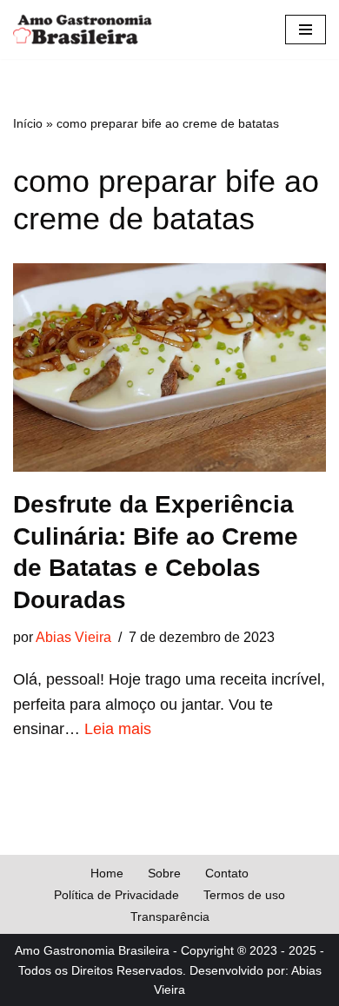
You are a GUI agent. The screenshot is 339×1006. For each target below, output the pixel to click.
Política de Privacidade (116, 895)
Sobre (164, 873)
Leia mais (117, 729)
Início (28, 123)
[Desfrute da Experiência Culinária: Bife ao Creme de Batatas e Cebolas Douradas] (169, 367)
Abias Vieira (73, 637)
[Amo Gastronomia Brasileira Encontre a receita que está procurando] (82, 29)
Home (106, 873)
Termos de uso (244, 895)
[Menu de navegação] (305, 29)
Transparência (169, 916)
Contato (227, 873)
